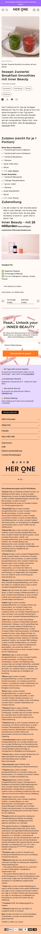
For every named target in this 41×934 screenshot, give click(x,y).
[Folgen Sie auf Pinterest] (21, 462)
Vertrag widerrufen (10, 412)
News (9, 61)
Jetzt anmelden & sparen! (20, 353)
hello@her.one (7, 393)
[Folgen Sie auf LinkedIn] (28, 462)
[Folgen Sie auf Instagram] (24, 462)
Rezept (28, 88)
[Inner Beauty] (20, 259)
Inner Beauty (18, 88)
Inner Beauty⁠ (13, 171)
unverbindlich (29, 374)
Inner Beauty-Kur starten (12, 286)
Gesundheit (6, 88)
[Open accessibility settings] (34, 9)
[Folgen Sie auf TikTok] (17, 462)
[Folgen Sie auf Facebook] (13, 462)
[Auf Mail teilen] (17, 99)
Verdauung (6, 94)
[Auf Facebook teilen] (3, 99)
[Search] (6, 10)
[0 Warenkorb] (38, 10)
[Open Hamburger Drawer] (3, 10)
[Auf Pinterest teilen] (12, 99)
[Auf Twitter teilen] (7, 99)
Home (4, 61)
